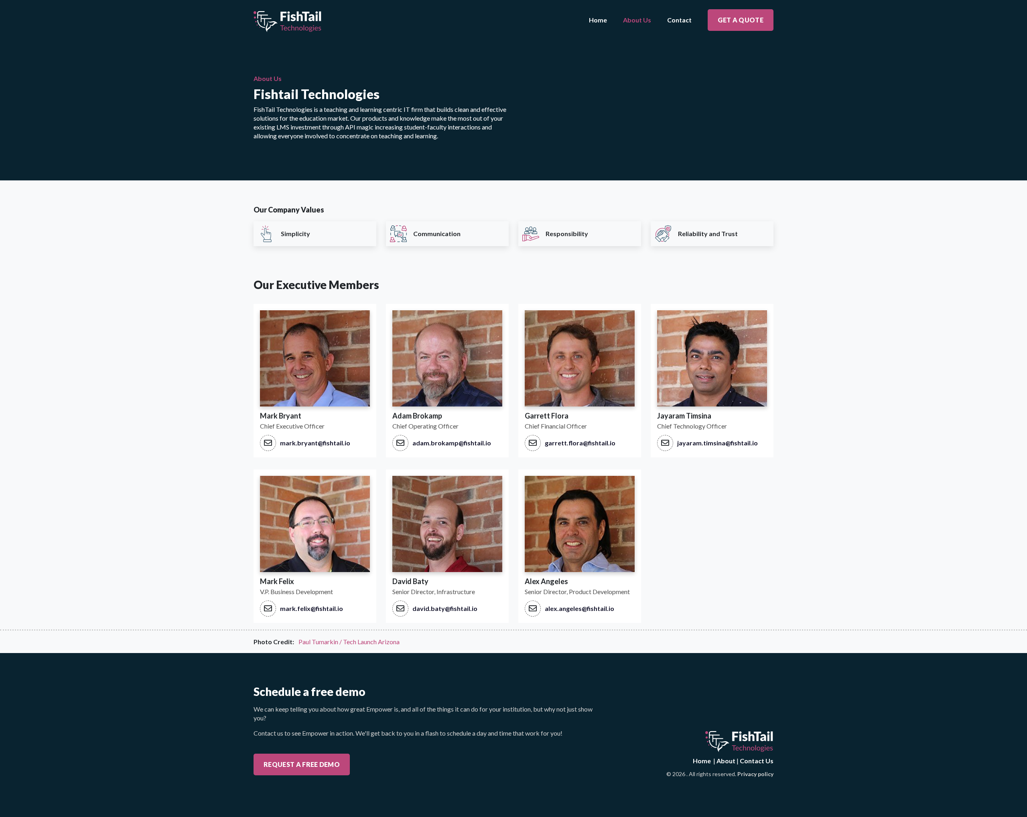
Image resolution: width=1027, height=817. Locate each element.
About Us (637, 20)
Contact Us (756, 760)
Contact (679, 20)
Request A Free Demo (302, 764)
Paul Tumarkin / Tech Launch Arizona (349, 641)
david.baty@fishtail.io (444, 608)
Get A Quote (740, 20)
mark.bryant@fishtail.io (315, 443)
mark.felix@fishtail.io (311, 608)
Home (598, 20)
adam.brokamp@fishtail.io (451, 443)
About (725, 760)
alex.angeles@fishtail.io (579, 608)
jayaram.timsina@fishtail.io (717, 443)
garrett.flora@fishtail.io (580, 443)
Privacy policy (755, 773)
